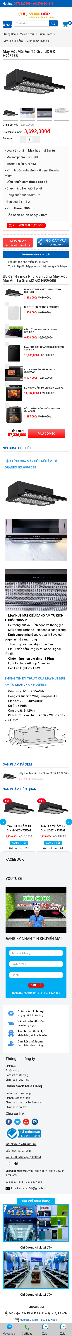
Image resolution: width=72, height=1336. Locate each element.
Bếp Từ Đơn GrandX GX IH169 (41, 307)
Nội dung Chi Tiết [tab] (17, 448)
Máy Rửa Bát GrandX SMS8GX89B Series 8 (44, 348)
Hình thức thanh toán (18, 1097)
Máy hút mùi (27, 34)
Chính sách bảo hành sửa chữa (23, 1102)
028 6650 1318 (14, 1181)
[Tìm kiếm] (53, 23)
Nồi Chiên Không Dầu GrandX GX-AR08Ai (42, 409)
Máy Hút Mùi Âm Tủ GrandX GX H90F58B (42, 290)
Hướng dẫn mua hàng (18, 1093)
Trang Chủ (10, 34)
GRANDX (21, 685)
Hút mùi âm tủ (47, 34)
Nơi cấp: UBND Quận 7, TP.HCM (23, 1157)
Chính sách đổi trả (16, 1107)
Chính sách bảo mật (17, 1079)
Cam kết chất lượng (17, 1075)
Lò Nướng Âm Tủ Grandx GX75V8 (43, 387)
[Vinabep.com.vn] (36, 13)
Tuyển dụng (12, 1070)
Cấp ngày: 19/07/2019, (19, 1150)
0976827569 (56, 244)
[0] (66, 24)
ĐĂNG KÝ (36, 985)
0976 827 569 (34, 1181)
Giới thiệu (11, 1065)
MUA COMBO (46, 433)
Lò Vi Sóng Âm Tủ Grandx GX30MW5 (39, 370)
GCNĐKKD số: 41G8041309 (21, 1144)
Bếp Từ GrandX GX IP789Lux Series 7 (40, 330)
